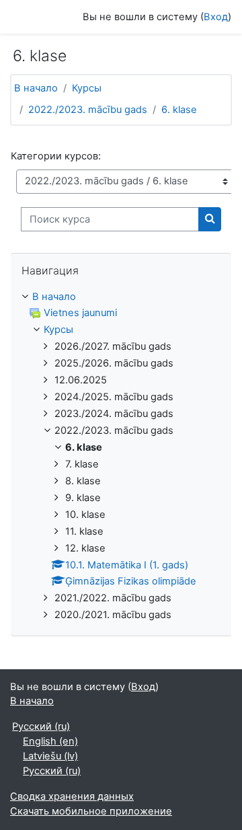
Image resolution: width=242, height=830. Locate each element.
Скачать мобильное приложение (91, 811)
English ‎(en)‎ (50, 741)
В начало (36, 88)
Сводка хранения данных (72, 796)
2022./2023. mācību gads (87, 110)
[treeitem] (121, 457)
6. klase (179, 110)
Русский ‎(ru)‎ (41, 726)
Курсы (87, 88)
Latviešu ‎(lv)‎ (50, 756)
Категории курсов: (56, 156)
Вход (216, 17)
